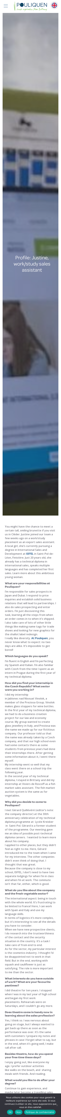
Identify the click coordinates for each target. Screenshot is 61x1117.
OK (10, 1112)
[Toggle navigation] (5, 6)
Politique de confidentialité (40, 1112)
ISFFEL (30, 554)
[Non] (57, 1105)
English (54, 5)
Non (18, 1112)
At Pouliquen (39, 638)
